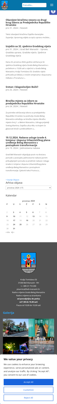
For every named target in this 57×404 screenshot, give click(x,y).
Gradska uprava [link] (13, 52)
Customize (28, 389)
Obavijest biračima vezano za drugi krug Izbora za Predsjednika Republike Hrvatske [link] (28, 22)
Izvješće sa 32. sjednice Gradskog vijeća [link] (28, 46)
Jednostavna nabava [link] (30, 148)
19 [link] (27, 220)
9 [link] (6, 216)
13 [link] (33, 216)
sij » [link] (12, 232)
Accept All (28, 382)
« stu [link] (8, 232)
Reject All (28, 397)
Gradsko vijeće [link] (29, 52)
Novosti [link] (23, 28)
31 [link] (14, 228)
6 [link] (32, 212)
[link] (53, 11)
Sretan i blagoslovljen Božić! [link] (22, 86)
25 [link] (20, 224)
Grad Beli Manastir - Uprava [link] (34, 49)
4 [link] (19, 212)
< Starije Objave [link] (12, 179)
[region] (28, 379)
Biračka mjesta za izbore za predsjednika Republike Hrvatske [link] (25, 102)
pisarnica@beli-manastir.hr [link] (28, 289)
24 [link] (14, 224)
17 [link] (14, 220)
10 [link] (14, 216)
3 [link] (13, 212)
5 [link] (26, 212)
